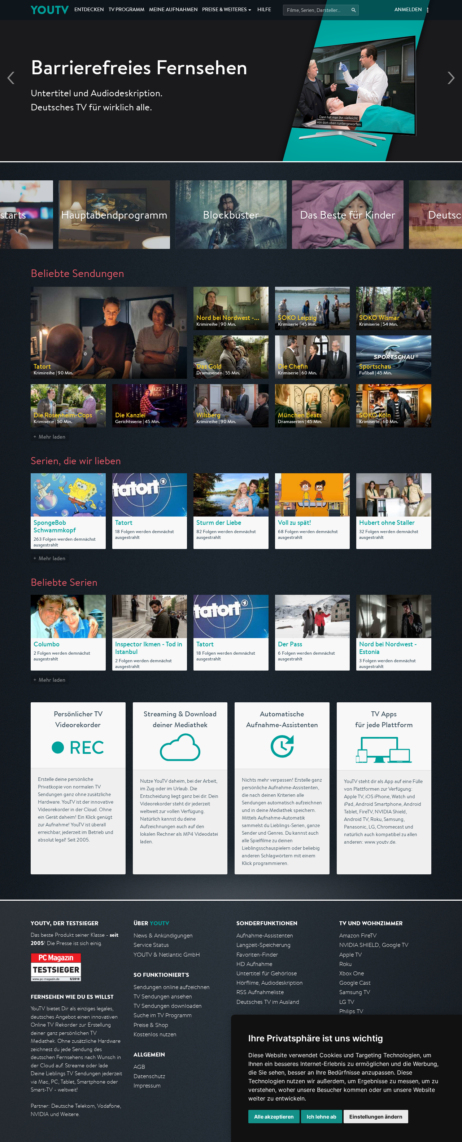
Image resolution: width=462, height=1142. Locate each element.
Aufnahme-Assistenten (264, 935)
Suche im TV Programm (163, 1015)
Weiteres (224, 10)
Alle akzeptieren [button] (274, 1117)
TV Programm (126, 10)
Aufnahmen (173, 10)
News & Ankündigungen (163, 935)
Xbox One (351, 973)
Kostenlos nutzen (155, 1034)
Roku (345, 964)
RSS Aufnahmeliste (260, 992)
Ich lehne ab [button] (321, 1117)
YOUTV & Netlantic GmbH (167, 954)
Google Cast (355, 983)
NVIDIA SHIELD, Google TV (373, 945)
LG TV (346, 1002)
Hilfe (264, 10)
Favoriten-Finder (257, 954)
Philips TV (351, 1011)
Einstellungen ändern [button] (375, 1117)
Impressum (147, 1085)
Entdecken (89, 10)
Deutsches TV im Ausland (267, 1002)
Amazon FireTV (357, 935)
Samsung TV (354, 992)
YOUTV (50, 10)
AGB (139, 1067)
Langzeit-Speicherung (263, 945)
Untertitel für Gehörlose (266, 973)
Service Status (151, 945)
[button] (427, 10)
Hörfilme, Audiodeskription (269, 983)
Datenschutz (149, 1076)
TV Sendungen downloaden (168, 1006)
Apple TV (350, 954)
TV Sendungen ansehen (163, 996)
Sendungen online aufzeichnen (172, 987)
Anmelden (408, 10)
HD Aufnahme (254, 964)
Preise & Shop (151, 1025)
